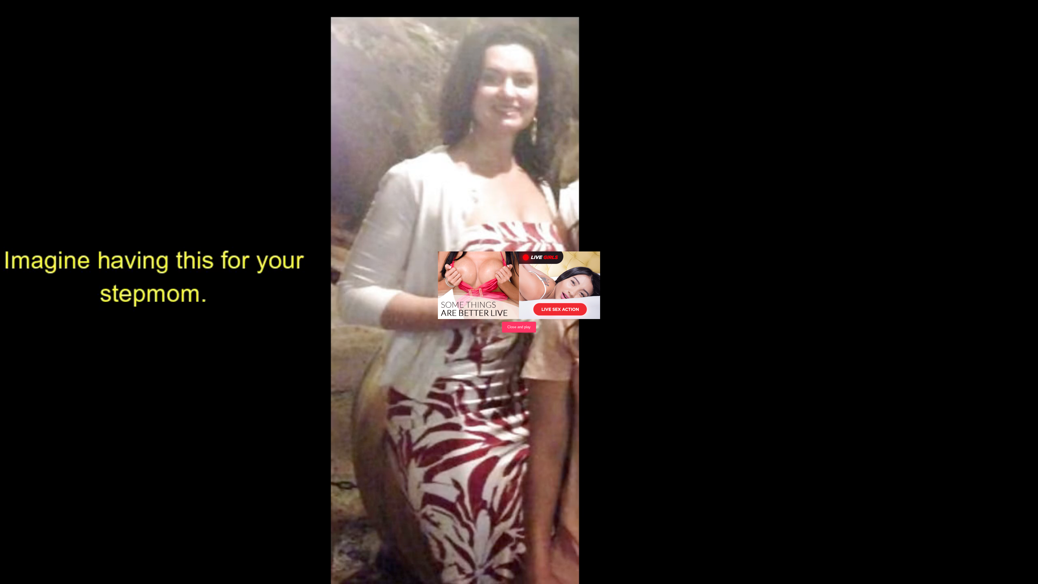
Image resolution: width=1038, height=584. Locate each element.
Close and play (519, 327)
